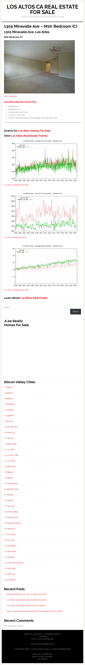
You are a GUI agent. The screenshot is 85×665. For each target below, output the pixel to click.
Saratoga (10, 557)
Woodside (11, 580)
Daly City (9, 421)
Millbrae (10, 472)
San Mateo (11, 546)
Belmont (9, 393)
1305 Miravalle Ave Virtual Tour (20, 102)
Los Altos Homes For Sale (34, 130)
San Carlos (11, 534)
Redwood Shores (14, 523)
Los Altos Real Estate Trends (29, 135)
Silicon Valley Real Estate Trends (42, 644)
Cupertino (10, 415)
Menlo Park (11, 466)
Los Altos (10, 449)
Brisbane (9, 398)
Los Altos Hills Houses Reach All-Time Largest (26, 606)
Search (7, 307)
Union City (11, 574)
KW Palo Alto (47, 654)
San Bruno (11, 529)
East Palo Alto (11, 427)
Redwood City (13, 517)
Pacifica (10, 500)
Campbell (10, 410)
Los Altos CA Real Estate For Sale (42, 9)
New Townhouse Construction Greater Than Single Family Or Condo (34, 611)
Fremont (10, 438)
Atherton (9, 387)
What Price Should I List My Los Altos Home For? (27, 594)
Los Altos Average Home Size (16, 185)
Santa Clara (11, 551)
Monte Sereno (12, 483)
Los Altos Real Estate (34, 297)
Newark (10, 495)
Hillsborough (11, 444)
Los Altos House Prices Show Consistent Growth (26, 600)
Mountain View (13, 489)
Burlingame (10, 404)
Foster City (10, 432)
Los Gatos (11, 461)
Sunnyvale (11, 568)
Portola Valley (12, 512)
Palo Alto (10, 506)
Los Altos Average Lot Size (15, 237)
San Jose (10, 540)
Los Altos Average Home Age (16, 290)
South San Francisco (15, 563)
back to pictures (10, 96)
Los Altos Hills (12, 455)
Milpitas (9, 478)
